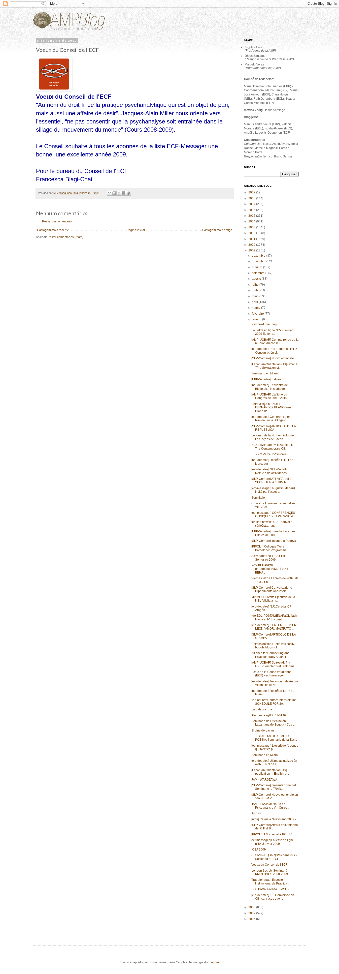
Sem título (258, 497)
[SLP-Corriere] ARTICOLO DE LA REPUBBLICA (273, 428)
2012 (252, 233)
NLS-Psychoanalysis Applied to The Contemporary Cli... (272, 446)
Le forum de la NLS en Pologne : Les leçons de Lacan (273, 437)
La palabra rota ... (263, 709)
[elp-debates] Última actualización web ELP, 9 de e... (274, 762)
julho (255, 284)
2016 (252, 210)
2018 (252, 198)
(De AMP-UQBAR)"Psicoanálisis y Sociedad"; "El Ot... (274, 856)
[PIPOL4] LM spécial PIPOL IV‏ (271, 834)
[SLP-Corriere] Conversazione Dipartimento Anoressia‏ (271, 589)
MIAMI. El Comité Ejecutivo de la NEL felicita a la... (273, 598)
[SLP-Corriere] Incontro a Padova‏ (273, 541)
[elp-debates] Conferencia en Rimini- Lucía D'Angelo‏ (271, 418)
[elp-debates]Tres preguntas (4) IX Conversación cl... (274, 350)
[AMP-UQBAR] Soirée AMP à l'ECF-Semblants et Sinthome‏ (273, 664)
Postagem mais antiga (217, 230)
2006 (252, 919)
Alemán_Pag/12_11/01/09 (269, 715)
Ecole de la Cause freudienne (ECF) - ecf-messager (271, 673)
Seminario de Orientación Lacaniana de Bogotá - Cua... (273, 722)
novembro (259, 261)
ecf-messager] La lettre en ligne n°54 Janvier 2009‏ (272, 841)
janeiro (257, 319)
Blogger (213, 962)
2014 (252, 221)
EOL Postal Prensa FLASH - (270, 889)
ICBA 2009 (258, 849)
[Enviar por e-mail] (109, 193)
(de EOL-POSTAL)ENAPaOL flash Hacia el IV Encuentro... (274, 617)
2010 (252, 244)
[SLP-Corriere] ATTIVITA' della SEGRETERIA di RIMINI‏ (271, 480)
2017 (252, 204)
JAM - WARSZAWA (264, 779)
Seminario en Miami (264, 373)
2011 (252, 239)
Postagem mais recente (53, 230)
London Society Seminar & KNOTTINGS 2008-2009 (269, 872)
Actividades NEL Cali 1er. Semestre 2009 (268, 557)
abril (255, 302)
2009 (252, 250)
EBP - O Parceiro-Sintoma (268, 454)
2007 (252, 913)
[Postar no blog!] (114, 193)
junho (256, 290)
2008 (252, 907)
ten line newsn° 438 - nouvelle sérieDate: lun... (271, 523)
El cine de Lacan (262, 730)
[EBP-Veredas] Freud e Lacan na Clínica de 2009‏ (273, 533)
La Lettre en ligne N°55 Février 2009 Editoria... (272, 332)
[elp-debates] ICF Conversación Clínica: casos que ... (272, 896)
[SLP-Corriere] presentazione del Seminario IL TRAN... (273, 787)
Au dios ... (258, 813)
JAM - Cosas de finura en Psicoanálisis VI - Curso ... (270, 805)
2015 (252, 215)
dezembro (259, 255)
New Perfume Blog (264, 324)
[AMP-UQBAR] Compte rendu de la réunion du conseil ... (275, 341)
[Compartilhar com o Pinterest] (128, 193)
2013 (252, 227)
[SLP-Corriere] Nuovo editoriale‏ (272, 358)
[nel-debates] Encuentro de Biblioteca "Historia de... (269, 386)
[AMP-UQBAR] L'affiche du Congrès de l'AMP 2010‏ (269, 396)
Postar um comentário (57, 221)
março (256, 307)
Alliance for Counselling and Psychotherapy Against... (270, 654)
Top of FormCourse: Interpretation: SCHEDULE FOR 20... (274, 701)
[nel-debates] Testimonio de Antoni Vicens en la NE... (274, 683)
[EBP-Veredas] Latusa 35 (268, 379)
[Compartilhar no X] (118, 193)
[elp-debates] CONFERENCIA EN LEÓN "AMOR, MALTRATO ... (273, 626)
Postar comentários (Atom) (65, 237)
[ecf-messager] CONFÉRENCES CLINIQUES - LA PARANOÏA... (273, 514)
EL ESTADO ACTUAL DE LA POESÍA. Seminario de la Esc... (274, 737)
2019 (252, 192)
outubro (257, 267)
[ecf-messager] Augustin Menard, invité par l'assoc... (273, 490)
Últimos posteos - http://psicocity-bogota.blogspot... (273, 645)
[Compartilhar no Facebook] (123, 193)
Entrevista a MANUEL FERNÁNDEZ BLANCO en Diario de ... (271, 407)
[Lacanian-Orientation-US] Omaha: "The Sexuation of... (274, 366)
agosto (257, 278)
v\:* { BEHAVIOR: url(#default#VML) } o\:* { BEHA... (269, 569)
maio (255, 296)
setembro (258, 273)
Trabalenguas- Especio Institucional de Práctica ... (270, 881)
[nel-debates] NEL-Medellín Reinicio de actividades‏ (269, 471)
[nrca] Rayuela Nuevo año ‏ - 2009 (274, 819)
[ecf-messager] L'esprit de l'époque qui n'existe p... (274, 747)
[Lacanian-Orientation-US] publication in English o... (270, 771)
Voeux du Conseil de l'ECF (269, 864)
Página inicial (136, 230)
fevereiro (258, 313)
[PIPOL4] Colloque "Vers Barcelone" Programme (269, 548)
